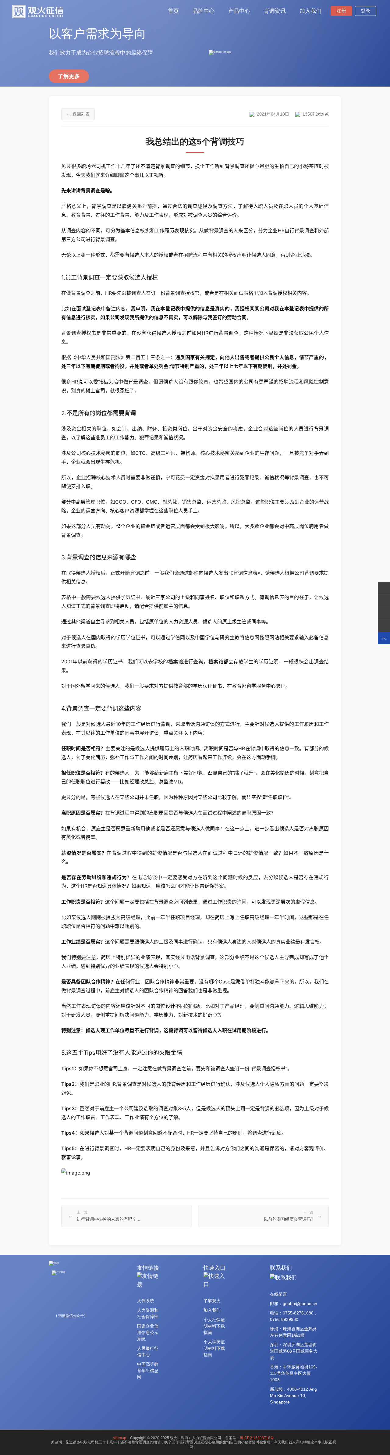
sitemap (119, 1438)
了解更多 (69, 76)
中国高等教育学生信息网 (147, 1370)
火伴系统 (145, 1300)
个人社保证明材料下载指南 (214, 1326)
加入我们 (212, 1310)
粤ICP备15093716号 (257, 1438)
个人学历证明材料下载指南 (214, 1348)
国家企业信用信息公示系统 (147, 1332)
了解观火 (212, 1300)
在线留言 (278, 1294)
